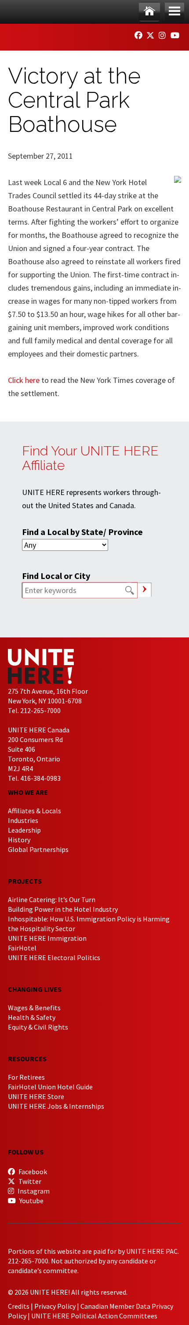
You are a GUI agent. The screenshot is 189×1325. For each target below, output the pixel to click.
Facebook (32, 1171)
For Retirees (26, 1077)
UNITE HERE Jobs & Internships (56, 1106)
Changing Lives (35, 989)
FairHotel (22, 947)
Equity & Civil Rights (38, 1027)
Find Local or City (56, 575)
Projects (25, 881)
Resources (27, 1058)
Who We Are (28, 792)
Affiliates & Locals (34, 810)
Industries (23, 820)
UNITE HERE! (56, 34)
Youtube (31, 1200)
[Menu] (174, 12)
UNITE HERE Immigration (47, 938)
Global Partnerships (38, 849)
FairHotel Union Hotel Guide (50, 1086)
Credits (18, 1306)
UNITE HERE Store (36, 1096)
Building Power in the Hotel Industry (63, 909)
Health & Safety (31, 1017)
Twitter (29, 1181)
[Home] (149, 12)
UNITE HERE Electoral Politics (54, 957)
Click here (24, 380)
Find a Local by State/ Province (82, 531)
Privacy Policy (55, 1306)
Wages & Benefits (34, 1007)
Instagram (33, 1191)
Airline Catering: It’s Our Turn (51, 899)
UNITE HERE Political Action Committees (94, 1315)
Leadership (24, 830)
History (19, 839)
